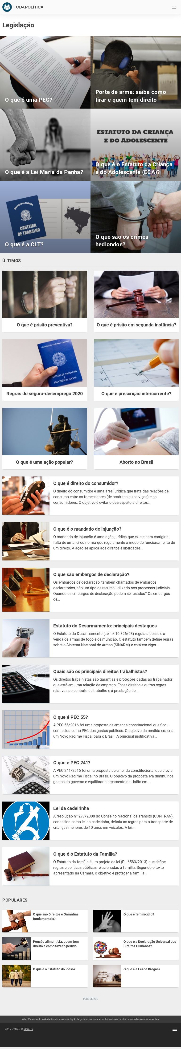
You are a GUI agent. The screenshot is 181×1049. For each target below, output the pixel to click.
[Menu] (174, 7)
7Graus (28, 1029)
